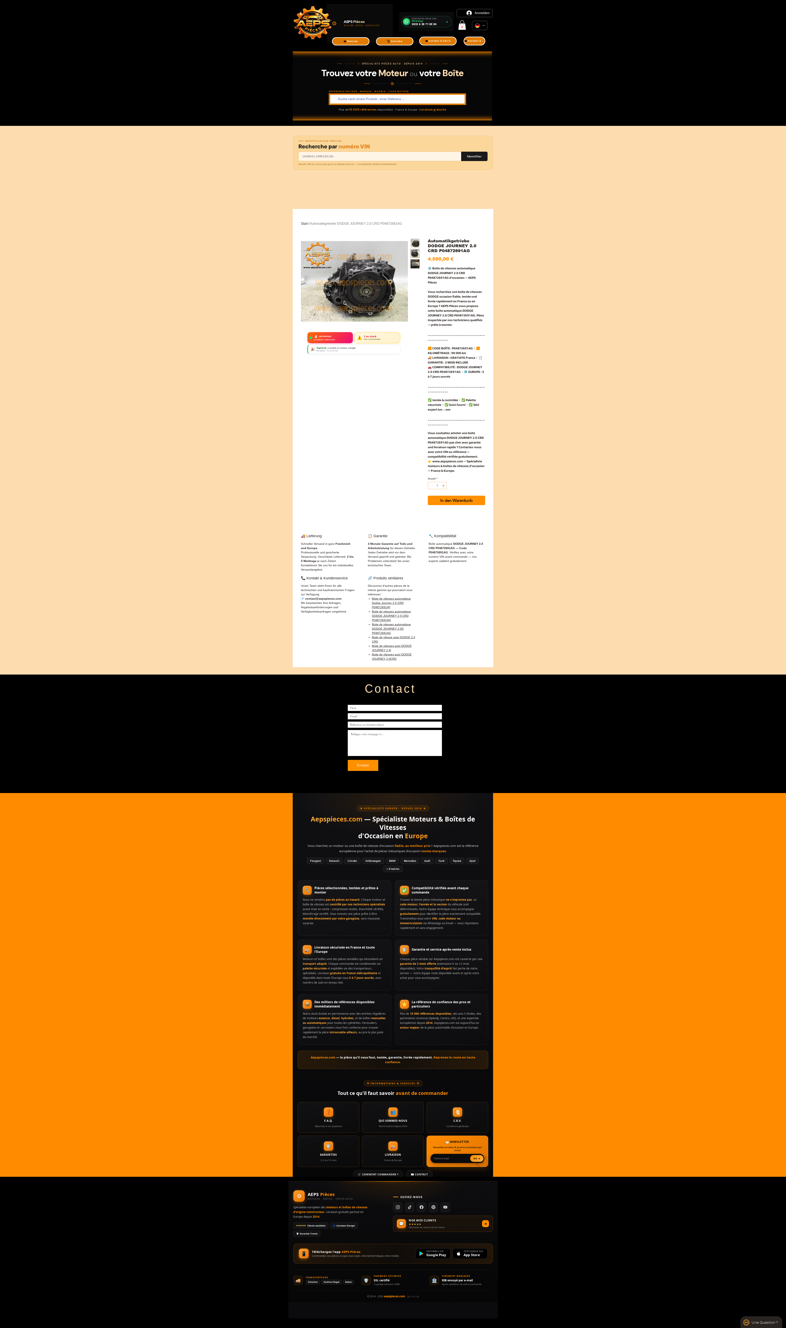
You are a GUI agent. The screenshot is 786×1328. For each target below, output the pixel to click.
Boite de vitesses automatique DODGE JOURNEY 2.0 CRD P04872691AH (391, 616)
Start (304, 223)
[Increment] (443, 485)
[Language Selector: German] (480, 25)
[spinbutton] (437, 485)
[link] (462, 25)
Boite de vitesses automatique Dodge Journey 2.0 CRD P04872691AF (391, 603)
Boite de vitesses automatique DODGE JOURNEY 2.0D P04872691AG (391, 629)
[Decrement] (430, 485)
